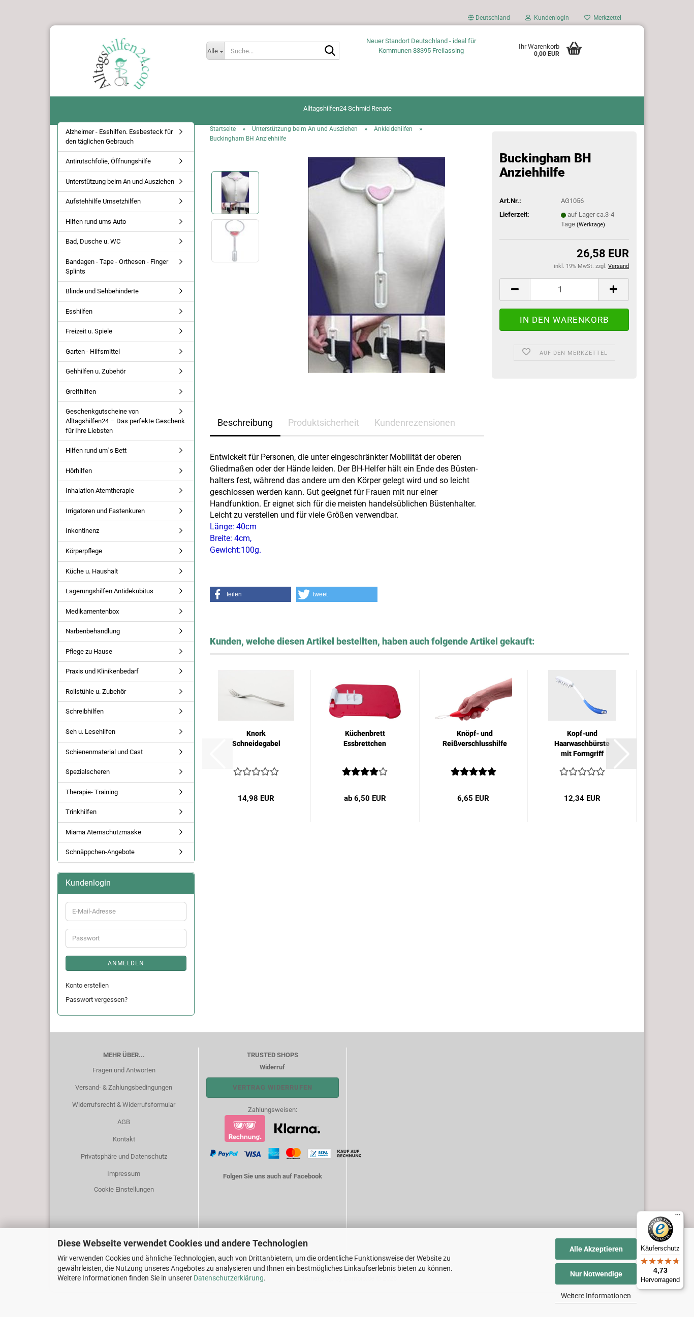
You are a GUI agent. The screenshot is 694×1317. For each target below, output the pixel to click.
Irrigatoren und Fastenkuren (105, 511)
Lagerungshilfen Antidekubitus (109, 591)
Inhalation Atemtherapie (100, 490)
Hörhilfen (79, 471)
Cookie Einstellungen (124, 1189)
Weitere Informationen (596, 1296)
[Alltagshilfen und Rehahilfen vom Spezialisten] (124, 63)
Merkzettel (605, 17)
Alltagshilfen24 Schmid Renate (347, 108)
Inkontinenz (82, 530)
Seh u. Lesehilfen (90, 731)
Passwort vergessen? (97, 999)
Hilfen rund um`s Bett (96, 450)
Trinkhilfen (81, 812)
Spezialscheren (88, 771)
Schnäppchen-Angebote (100, 852)
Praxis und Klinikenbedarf (102, 671)
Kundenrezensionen (414, 422)
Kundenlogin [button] (550, 17)
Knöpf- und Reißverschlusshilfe (475, 738)
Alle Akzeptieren (596, 1249)
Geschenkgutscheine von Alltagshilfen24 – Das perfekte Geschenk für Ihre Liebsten (125, 421)
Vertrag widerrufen (272, 1087)
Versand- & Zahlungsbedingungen (123, 1087)
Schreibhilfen (85, 711)
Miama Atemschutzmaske (103, 832)
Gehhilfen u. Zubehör (95, 371)
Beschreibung (245, 422)
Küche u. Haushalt (92, 571)
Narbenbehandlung (93, 631)
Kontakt (124, 1139)
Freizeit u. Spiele (89, 331)
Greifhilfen (81, 391)
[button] (489, 20)
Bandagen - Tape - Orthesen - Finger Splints (117, 266)
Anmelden (126, 963)
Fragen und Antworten (123, 1070)
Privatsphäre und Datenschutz (124, 1156)
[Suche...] (329, 51)
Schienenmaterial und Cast (104, 752)
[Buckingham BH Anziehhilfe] (376, 264)
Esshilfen (79, 311)
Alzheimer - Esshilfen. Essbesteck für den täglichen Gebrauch (119, 136)
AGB (123, 1122)
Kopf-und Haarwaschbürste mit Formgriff (582, 743)
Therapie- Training (92, 792)
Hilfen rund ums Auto (96, 221)
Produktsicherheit (323, 422)
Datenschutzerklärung (229, 1278)
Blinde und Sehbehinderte (102, 291)
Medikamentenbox (92, 611)
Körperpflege (84, 551)
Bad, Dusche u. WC (93, 241)
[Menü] (678, 1217)
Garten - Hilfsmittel (93, 351)
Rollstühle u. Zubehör (96, 691)
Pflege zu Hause (89, 651)
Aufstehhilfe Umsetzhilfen (103, 201)
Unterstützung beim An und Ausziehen (120, 181)
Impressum (123, 1173)
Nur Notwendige (596, 1274)
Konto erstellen (87, 985)
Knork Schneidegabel (256, 738)
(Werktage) (591, 224)
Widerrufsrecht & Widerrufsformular (123, 1104)
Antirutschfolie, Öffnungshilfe (108, 161)
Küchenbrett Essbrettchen (364, 738)
